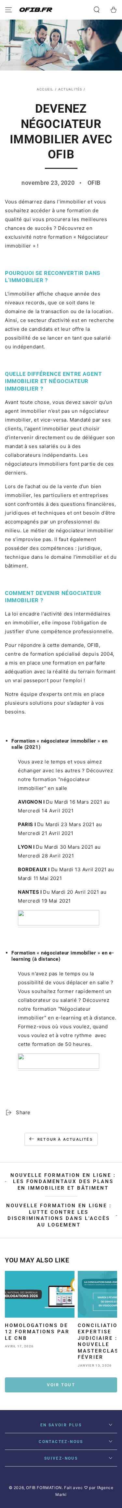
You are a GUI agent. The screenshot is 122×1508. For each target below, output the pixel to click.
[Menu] (8, 9)
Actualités (70, 89)
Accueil (45, 89)
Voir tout (61, 1384)
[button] (96, 9)
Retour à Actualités (65, 1139)
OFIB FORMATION (43, 1487)
